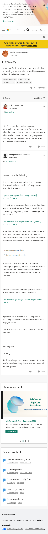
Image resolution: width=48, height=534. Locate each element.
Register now (8, 21)
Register (34, 30)
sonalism (13, 52)
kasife (20, 502)
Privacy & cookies (24, 520)
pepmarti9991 (25, 463)
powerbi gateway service (18, 489)
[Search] (27, 29)
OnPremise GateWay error (18, 459)
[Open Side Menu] (3, 30)
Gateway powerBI (15, 469)
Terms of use (38, 520)
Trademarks (6, 525)
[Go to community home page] (16, 30)
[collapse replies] (24, 103)
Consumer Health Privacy (35, 529)
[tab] (23, 441)
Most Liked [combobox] (39, 98)
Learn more (32, 45)
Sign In (42, 30)
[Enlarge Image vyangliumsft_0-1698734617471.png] (24, 252)
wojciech (20, 482)
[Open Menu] (44, 37)
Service (7, 37)
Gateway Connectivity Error (19, 479)
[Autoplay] (20, 441)
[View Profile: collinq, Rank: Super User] (5, 106)
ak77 (22, 492)
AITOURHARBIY (26, 472)
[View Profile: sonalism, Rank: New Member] (5, 53)
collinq (11, 105)
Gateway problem (15, 499)
